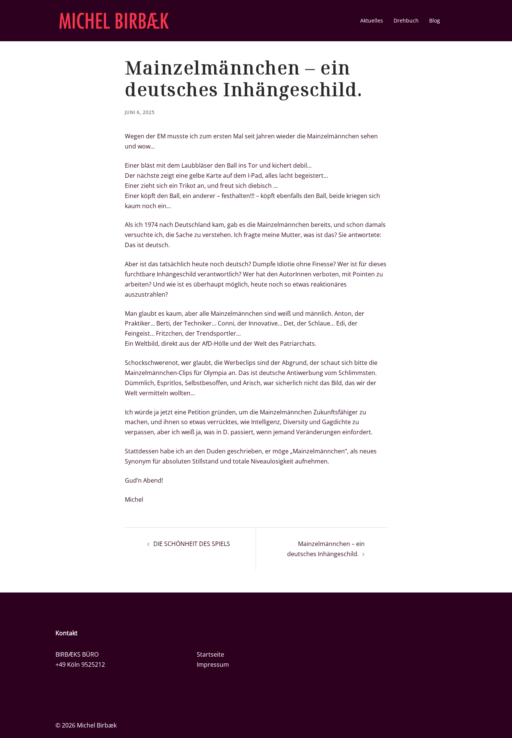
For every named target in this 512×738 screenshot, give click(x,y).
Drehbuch (406, 20)
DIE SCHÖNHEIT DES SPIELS (191, 544)
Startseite (210, 654)
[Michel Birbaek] (113, 20)
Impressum (213, 664)
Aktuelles (371, 20)
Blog (434, 20)
